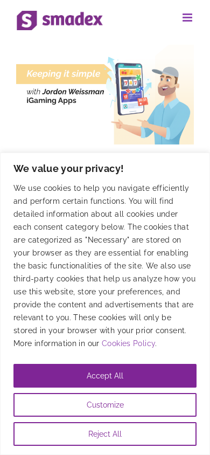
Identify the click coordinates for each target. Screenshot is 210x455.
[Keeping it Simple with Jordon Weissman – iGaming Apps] (105, 94)
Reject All (105, 434)
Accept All (105, 375)
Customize (105, 405)
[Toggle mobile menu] (188, 17)
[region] (105, 304)
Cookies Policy (128, 343)
